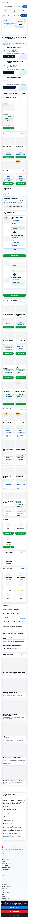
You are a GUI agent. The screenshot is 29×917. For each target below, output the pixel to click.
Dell (4, 630)
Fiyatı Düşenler (16, 15)
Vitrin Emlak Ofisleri (7, 886)
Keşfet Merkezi (5, 859)
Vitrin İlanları (5, 882)
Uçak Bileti (4, 888)
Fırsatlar (9, 15)
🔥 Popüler (5, 93)
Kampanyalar (5, 898)
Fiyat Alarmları (5, 892)
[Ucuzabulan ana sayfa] (11, 2)
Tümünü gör (23, 97)
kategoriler (17, 829)
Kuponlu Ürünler (6, 867)
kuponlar (5, 838)
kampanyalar (8, 833)
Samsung (10, 609)
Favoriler (4, 890)
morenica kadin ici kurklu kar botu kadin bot (12, 645)
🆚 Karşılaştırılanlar (13, 93)
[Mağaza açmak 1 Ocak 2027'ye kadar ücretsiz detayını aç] (14, 23)
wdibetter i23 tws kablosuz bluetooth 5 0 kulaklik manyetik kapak (13, 622)
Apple (4, 609)
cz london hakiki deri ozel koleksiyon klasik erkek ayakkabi (13, 649)
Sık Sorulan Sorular (22, 794)
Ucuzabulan (16, 609)
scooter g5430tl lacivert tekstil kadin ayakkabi (12, 626)
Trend (3, 861)
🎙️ (14, 6)
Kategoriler (5, 873)
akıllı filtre (5, 832)
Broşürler (4, 871)
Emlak (3, 880)
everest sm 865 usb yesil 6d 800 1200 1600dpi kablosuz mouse (14, 637)
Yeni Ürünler (5, 865)
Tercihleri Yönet (14, 915)
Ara (25, 6)
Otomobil (4, 878)
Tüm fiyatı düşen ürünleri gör (20, 189)
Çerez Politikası (22, 904)
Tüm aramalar (23, 618)
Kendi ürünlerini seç (22, 213)
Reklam (5, 103)
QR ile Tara (4, 900)
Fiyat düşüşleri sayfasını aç (14, 206)
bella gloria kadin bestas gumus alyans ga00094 (13, 633)
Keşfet (3, 15)
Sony (8, 613)
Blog (3, 894)
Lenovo (12, 613)
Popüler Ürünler (6, 863)
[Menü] (3, 2)
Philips (18, 613)
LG (3, 613)
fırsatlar (23, 832)
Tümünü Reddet (14, 911)
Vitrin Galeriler (5, 884)
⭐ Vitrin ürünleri (23, 93)
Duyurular (4, 896)
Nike (22, 609)
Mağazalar (4, 876)
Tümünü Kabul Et (14, 907)
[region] (14, 26)
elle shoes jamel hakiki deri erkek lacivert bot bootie (13, 641)
